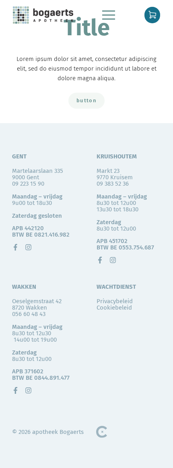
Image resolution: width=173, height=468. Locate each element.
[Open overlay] (108, 15)
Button (86, 100)
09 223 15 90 (28, 183)
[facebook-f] (100, 260)
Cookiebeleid (114, 307)
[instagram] (28, 247)
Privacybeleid (115, 301)
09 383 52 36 (113, 183)
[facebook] (15, 247)
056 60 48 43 (28, 314)
